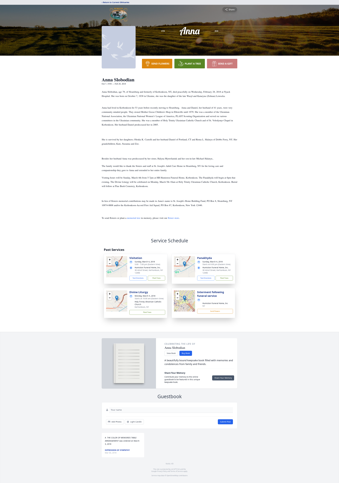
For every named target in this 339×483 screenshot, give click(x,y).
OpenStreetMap (172, 475)
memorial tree (133, 217)
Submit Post (225, 421)
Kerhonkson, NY (142, 307)
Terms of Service (177, 471)
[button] (116, 264)
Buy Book (186, 353)
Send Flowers (215, 311)
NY (203, 306)
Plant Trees (156, 278)
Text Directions (138, 278)
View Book (171, 353)
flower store (173, 217)
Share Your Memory (223, 378)
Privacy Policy (162, 471)
